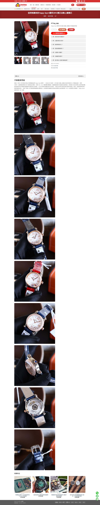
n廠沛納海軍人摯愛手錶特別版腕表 (40, 494)
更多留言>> (81, 76)
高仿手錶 (33, 9)
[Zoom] (16, 54)
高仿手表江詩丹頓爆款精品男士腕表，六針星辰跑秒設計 (77, 495)
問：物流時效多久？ (58, 44)
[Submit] (79, 9)
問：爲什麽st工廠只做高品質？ (60, 60)
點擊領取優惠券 (59, 33)
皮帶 (38, 9)
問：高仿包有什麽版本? (58, 36)
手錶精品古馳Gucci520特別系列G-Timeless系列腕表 (22, 495)
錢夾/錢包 (47, 9)
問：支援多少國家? (57, 52)
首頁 (31, 4)
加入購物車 (62, 29)
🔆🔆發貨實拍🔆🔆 (18, 9)
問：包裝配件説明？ (58, 56)
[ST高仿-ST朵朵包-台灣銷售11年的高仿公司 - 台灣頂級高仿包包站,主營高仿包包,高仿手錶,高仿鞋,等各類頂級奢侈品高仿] (21, 5)
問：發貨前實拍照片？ (58, 48)
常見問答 (53, 4)
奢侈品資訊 (63, 9)
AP (55, 16)
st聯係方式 (42, 4)
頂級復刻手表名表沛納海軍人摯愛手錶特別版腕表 (59, 495)
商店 (34, 4)
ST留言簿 (58, 4)
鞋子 (42, 9)
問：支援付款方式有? (58, 40)
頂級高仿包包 (27, 9)
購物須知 (37, 4)
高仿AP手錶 (55, 67)
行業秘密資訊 (48, 4)
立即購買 (71, 29)
